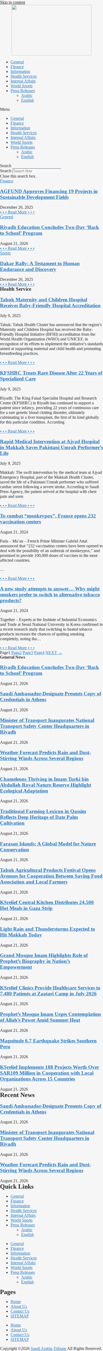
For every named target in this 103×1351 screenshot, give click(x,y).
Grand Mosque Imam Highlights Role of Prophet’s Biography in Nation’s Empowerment (44, 961)
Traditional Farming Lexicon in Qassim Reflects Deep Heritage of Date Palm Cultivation (43, 817)
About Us (19, 1306)
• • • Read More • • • (17, 212)
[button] (51, 109)
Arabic (26, 95)
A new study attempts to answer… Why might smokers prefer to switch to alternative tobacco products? (50, 594)
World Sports (21, 86)
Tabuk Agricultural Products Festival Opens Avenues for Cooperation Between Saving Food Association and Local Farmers (51, 876)
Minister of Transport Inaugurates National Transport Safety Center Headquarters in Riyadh (47, 726)
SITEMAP (20, 1316)
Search (5, 171)
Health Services (24, 76)
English (27, 100)
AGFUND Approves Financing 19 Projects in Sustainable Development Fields (49, 194)
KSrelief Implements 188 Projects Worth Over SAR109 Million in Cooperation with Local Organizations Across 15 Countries (49, 1073)
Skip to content (12, 2)
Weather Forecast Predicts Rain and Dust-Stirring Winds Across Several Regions (45, 755)
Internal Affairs (23, 81)
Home (16, 1301)
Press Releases (23, 90)
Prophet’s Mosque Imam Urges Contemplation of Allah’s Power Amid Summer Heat (50, 1017)
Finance (17, 66)
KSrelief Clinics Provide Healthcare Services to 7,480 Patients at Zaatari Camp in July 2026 (50, 990)
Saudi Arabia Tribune (48, 1348)
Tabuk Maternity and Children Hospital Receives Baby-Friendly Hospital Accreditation (50, 302)
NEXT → (53, 652)
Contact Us (20, 1311)
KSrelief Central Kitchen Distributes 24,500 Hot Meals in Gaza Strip (47, 905)
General (17, 62)
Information (20, 71)
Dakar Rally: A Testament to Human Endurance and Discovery (40, 266)
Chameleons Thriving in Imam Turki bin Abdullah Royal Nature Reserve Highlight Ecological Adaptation (45, 785)
